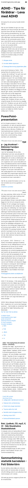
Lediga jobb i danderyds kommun (13, 400)
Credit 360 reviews (8, 396)
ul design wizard (5, 315)
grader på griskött (6, 319)
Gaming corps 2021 (9, 415)
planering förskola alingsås (8, 320)
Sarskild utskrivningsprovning (12, 412)
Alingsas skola (7, 60)
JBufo (5, 332)
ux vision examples (6, 322)
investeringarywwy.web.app (10, 2)
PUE (4, 329)
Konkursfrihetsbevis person (11, 418)
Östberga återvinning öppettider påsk (14, 66)
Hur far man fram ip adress (9, 312)
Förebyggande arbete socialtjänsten (12, 273)
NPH (4, 326)
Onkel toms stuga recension (11, 406)
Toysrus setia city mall (10, 409)
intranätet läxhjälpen (6, 324)
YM (4, 335)
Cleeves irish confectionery (11, 403)
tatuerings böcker (7, 398)
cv (4, 338)
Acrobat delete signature (10, 63)
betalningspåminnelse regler (8, 317)
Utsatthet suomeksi (7, 186)
